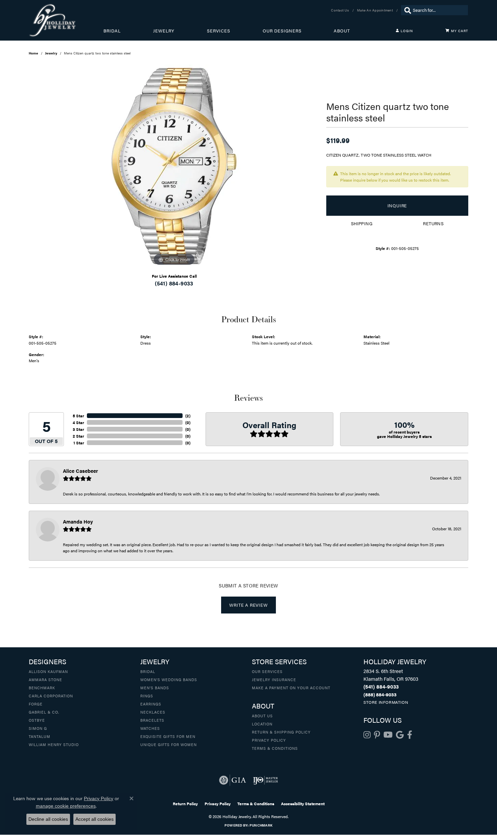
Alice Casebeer (80, 470)
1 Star (78, 443)
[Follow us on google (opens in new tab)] (400, 735)
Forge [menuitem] (36, 703)
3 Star (78, 429)
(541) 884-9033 (174, 283)
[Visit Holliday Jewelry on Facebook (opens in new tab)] (409, 735)
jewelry (51, 53)
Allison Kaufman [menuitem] (48, 671)
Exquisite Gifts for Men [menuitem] (167, 736)
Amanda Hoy (78, 521)
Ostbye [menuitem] (37, 720)
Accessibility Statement (303, 804)
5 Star (78, 416)
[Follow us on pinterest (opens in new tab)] (377, 735)
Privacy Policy (269, 740)
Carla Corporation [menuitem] (51, 695)
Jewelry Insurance (274, 679)
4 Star (78, 422)
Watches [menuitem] (150, 728)
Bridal (112, 31)
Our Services (267, 671)
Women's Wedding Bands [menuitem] (168, 679)
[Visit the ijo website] (265, 780)
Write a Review (248, 605)
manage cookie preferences (66, 806)
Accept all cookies (94, 819)
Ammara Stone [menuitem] (45, 679)
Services (218, 31)
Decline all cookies (48, 819)
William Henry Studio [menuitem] (54, 744)
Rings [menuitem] (146, 695)
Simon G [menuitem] (38, 728)
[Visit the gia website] (232, 780)
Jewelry (163, 31)
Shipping (361, 224)
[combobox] (438, 10)
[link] (340, 10)
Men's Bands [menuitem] (154, 687)
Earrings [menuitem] (150, 703)
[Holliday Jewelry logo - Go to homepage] (66, 20)
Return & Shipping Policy (281, 732)
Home (33, 53)
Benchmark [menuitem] (42, 687)
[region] (174, 166)
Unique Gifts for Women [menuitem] (168, 744)
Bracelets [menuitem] (152, 720)
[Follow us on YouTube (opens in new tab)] (388, 735)
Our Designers (282, 31)
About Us (262, 715)
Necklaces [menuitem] (152, 712)
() (187, 416)
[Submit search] (406, 10)
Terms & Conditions (275, 748)
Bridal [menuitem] (147, 671)
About (342, 31)
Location (262, 723)
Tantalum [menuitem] (39, 736)
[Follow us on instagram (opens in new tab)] (367, 735)
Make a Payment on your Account (291, 687)
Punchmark (261, 825)
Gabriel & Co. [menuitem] (44, 712)
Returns (433, 224)
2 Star (78, 436)
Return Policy (185, 804)
